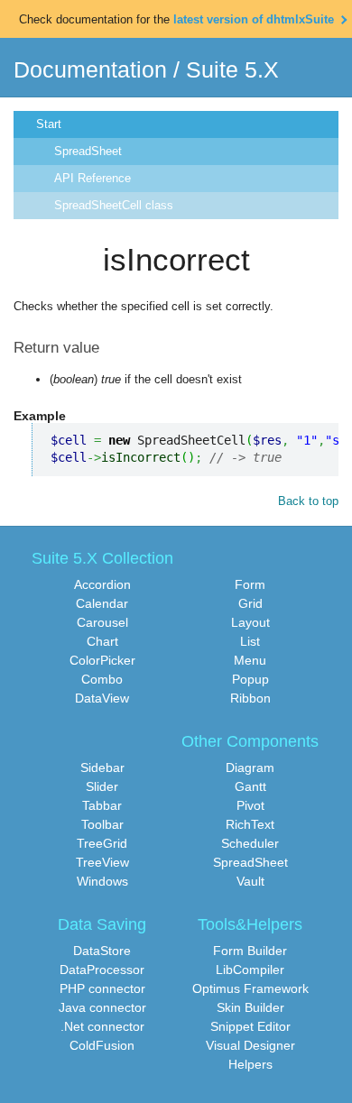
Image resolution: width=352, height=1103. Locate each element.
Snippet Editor (250, 1026)
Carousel (102, 622)
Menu (250, 660)
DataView (102, 698)
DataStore (102, 950)
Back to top (308, 501)
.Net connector (102, 1026)
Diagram (250, 767)
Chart (102, 641)
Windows (102, 881)
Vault (250, 881)
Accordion (102, 584)
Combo (102, 679)
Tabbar (102, 805)
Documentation (90, 69)
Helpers (250, 1064)
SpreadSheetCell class (113, 205)
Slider (102, 786)
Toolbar (102, 824)
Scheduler (250, 843)
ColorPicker (102, 660)
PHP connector (102, 988)
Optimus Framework (250, 988)
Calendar (102, 603)
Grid (250, 603)
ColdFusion (101, 1045)
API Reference (92, 178)
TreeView (102, 862)
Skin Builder (250, 1007)
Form (250, 584)
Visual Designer (250, 1045)
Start (48, 124)
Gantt (250, 786)
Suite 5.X (232, 69)
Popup (250, 679)
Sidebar (102, 767)
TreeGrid (102, 843)
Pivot (250, 805)
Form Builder (250, 950)
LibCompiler (250, 969)
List (250, 641)
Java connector (102, 1007)
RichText (250, 824)
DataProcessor (102, 969)
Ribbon (250, 698)
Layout (250, 622)
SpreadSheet (88, 151)
